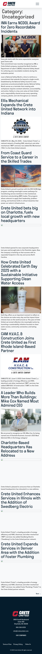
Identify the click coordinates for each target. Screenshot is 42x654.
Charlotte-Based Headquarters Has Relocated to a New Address (17, 448)
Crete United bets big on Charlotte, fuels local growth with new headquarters (20, 214)
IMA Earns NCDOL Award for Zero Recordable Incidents (20, 27)
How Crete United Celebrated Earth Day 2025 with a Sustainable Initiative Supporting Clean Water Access (19, 272)
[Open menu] (37, 4)
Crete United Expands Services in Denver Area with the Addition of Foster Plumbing (20, 550)
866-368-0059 (21, 627)
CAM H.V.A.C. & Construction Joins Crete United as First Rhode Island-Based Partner (18, 342)
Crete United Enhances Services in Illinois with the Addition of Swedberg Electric (21, 500)
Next (38, 593)
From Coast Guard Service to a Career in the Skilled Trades (19, 157)
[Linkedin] (33, 644)
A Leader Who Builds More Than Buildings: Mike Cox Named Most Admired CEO (20, 399)
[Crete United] (9, 4)
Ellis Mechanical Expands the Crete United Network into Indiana (18, 106)
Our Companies (21, 635)
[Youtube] (35, 644)
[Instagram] (38, 644)
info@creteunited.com (20, 631)
